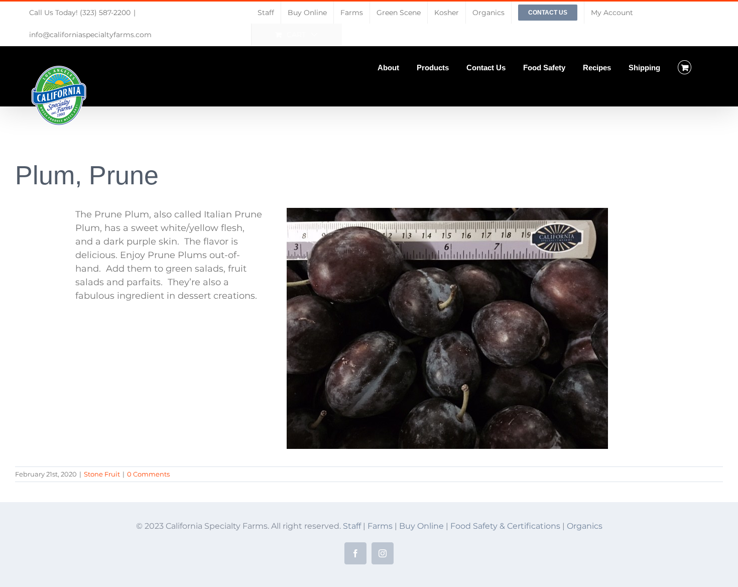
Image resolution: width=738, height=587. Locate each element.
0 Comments (148, 474)
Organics (584, 526)
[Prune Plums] (447, 212)
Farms (380, 526)
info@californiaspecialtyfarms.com (90, 34)
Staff (352, 526)
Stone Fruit (102, 474)
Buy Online (422, 526)
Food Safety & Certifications (506, 526)
